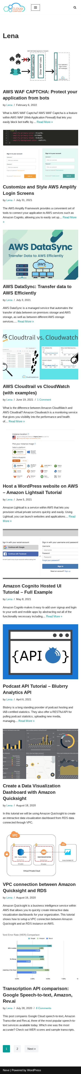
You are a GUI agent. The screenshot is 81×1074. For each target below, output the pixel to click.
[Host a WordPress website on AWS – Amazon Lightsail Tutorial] (40, 454)
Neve (6, 1070)
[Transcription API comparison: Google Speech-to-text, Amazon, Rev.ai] (40, 957)
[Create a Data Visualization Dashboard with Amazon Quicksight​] (40, 754)
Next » (32, 1048)
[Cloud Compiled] (14, 7)
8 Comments (43, 1008)
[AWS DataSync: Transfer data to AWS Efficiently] (40, 255)
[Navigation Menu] (35, 7)
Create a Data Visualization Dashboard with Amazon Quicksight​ (31, 792)
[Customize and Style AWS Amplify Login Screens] (40, 155)
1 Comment (44, 399)
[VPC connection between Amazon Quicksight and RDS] (40, 853)
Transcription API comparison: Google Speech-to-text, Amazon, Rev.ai (38, 995)
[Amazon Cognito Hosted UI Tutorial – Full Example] (40, 554)
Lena (9, 105)
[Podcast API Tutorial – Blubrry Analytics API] (40, 651)
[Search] (74, 7)
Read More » (45, 122)
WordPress (34, 1070)
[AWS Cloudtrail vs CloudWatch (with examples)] (40, 354)
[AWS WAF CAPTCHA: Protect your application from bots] (40, 65)
